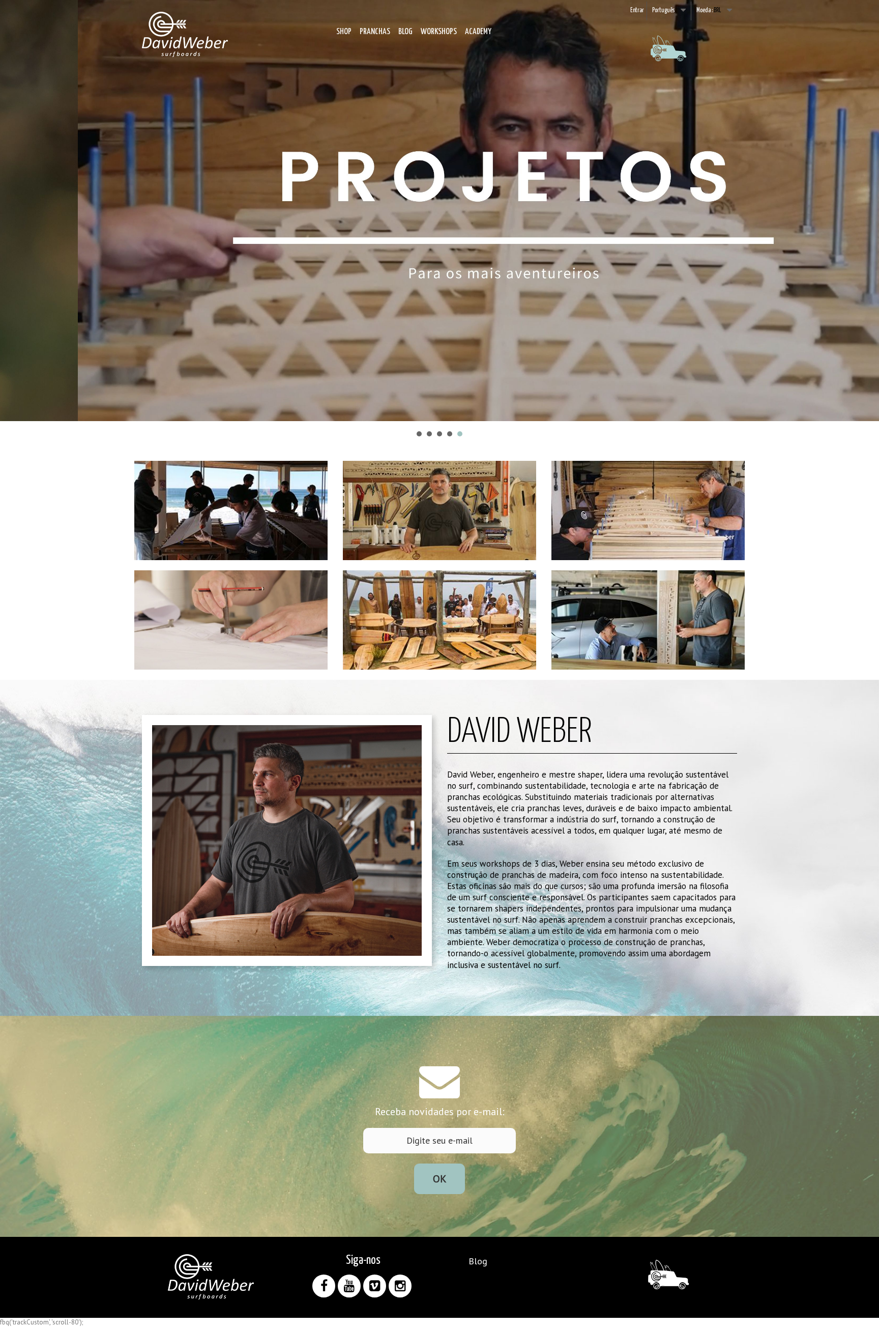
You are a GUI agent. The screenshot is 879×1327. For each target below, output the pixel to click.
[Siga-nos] (323, 1286)
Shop (343, 31)
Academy (478, 31)
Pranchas (375, 31)
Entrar (637, 10)
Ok (440, 1178)
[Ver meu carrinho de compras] (668, 56)
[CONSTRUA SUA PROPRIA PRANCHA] (439, 210)
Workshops (439, 31)
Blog (405, 31)
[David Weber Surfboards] (185, 35)
